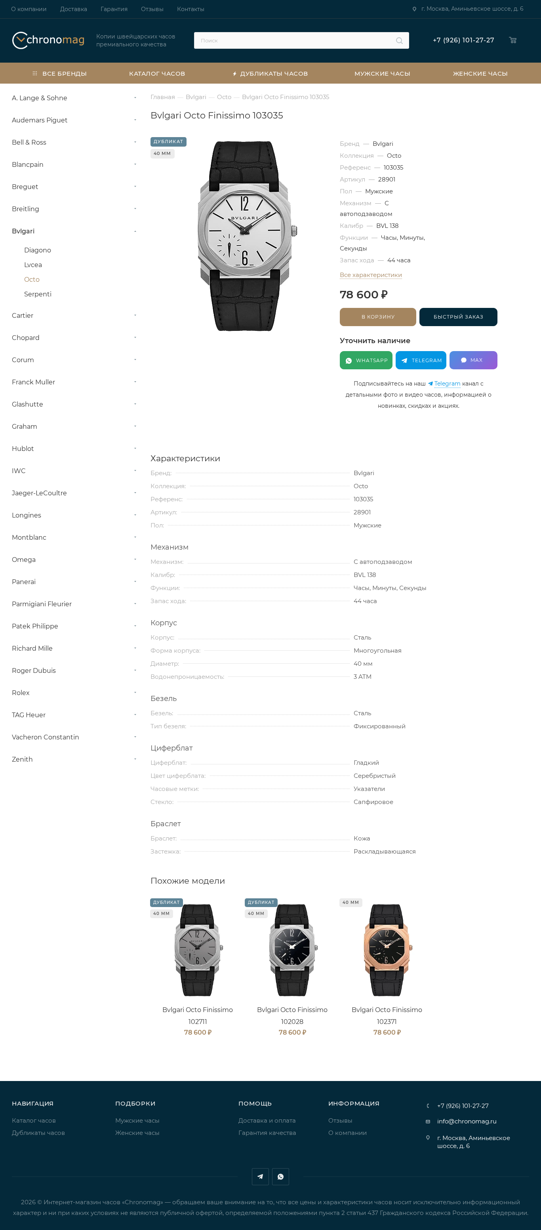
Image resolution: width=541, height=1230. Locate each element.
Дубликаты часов (38, 1132)
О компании (347, 1132)
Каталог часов (34, 1120)
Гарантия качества (267, 1132)
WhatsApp (280, 1176)
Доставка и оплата (267, 1120)
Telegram (447, 383)
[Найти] (399, 40)
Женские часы (137, 1132)
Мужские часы (137, 1120)
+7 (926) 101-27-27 (464, 40)
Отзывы (340, 1120)
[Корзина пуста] (514, 41)
